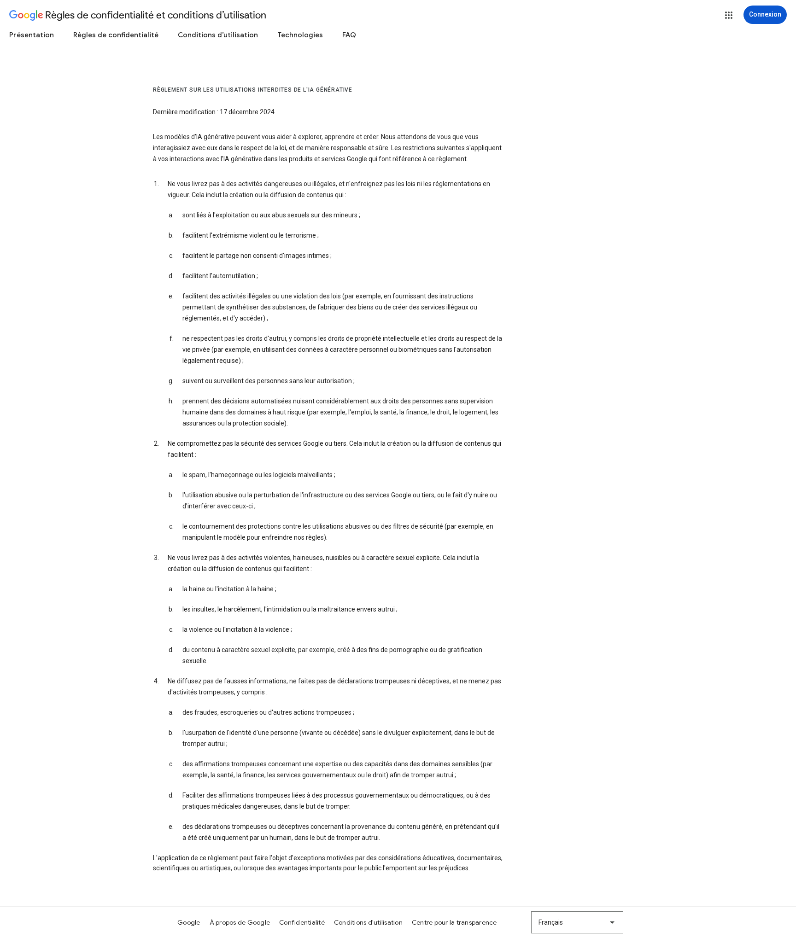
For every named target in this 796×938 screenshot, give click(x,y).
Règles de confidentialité (115, 35)
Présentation (31, 35)
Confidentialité (302, 922)
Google (188, 922)
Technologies (300, 35)
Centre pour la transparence (454, 922)
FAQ (349, 35)
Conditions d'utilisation (368, 922)
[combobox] (577, 922)
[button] (729, 15)
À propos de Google (240, 922)
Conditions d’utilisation (218, 35)
